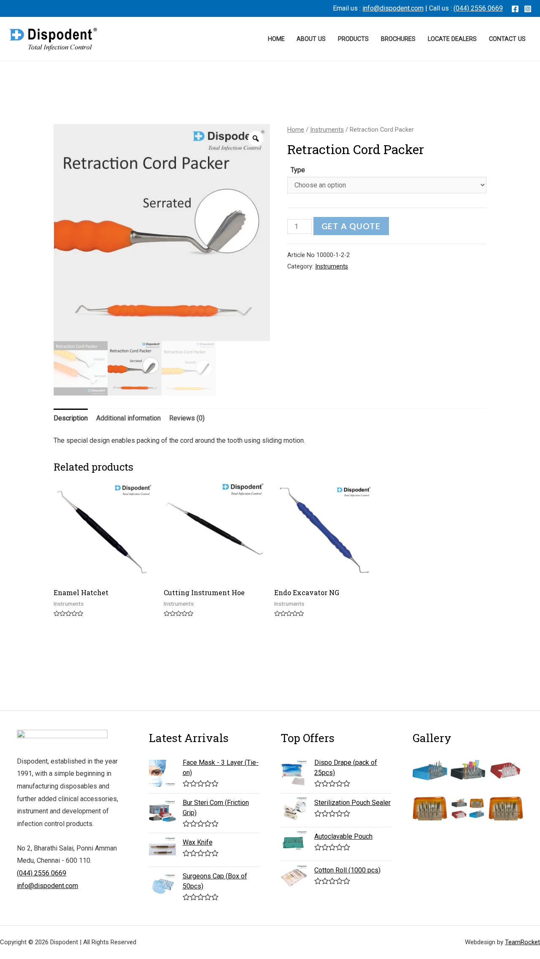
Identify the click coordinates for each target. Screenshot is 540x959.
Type (298, 170)
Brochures (398, 39)
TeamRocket (522, 942)
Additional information (128, 418)
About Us (311, 39)
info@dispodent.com (393, 8)
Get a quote (351, 226)
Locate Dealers (452, 39)
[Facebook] (515, 9)
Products (353, 39)
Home (276, 39)
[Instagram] (528, 9)
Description (71, 418)
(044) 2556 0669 (478, 8)
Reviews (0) (187, 418)
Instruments (327, 129)
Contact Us (507, 39)
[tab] (71, 418)
